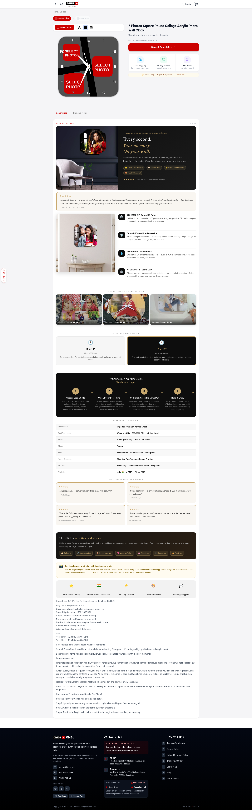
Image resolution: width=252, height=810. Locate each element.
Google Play (78, 796)
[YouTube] (67, 788)
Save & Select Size (161, 47)
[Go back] (55, 4)
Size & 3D (83, 18)
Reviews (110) (80, 113)
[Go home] (61, 4)
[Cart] (196, 4)
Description (61, 113)
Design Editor (63, 18)
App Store (62, 796)
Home (55, 12)
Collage (63, 12)
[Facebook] (61, 788)
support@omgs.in (67, 767)
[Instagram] (55, 788)
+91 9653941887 (66, 772)
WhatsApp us (65, 778)
